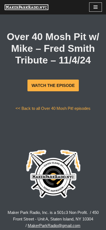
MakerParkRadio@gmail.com (54, 225)
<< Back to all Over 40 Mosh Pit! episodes (53, 108)
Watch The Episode (53, 85)
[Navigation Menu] (95, 7)
